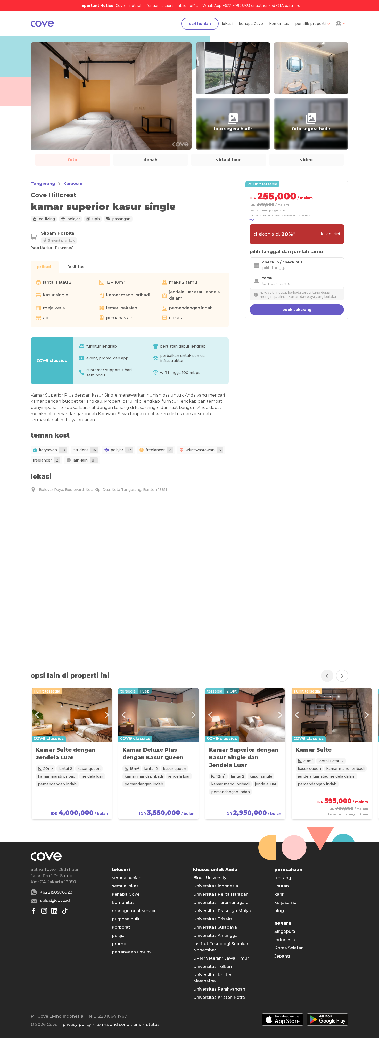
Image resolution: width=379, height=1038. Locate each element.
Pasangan (121, 219)
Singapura (284, 931)
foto (72, 159)
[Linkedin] (54, 911)
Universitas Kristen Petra (219, 997)
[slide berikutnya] (342, 676)
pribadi (45, 266)
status (153, 1024)
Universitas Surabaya (215, 927)
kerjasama (285, 902)
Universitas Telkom (213, 966)
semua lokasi (126, 886)
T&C (252, 220)
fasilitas (75, 266)
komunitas (279, 23)
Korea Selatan (289, 947)
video (306, 159)
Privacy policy (77, 1024)
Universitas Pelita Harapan (221, 894)
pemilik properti (310, 23)
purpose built (126, 919)
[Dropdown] (340, 23)
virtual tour (228, 159)
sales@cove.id (55, 900)
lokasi (227, 23)
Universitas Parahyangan (219, 989)
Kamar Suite (314, 750)
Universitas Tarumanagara (221, 902)
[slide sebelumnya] (327, 676)
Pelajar (73, 219)
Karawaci (73, 183)
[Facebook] (34, 911)
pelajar (119, 935)
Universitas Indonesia (215, 886)
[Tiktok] (65, 911)
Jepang (282, 956)
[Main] (42, 24)
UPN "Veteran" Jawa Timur (221, 958)
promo (119, 943)
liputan (281, 886)
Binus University (209, 877)
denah (150, 159)
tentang (282, 877)
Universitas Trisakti (213, 919)
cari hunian (200, 23)
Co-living (47, 219)
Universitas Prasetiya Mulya (222, 910)
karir (279, 894)
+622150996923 (56, 892)
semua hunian (126, 877)
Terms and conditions (118, 1024)
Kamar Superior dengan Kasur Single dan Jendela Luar (243, 757)
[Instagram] (44, 911)
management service (134, 910)
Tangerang (43, 183)
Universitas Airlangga (215, 935)
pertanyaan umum (131, 952)
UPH (96, 219)
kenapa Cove (251, 23)
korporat (121, 927)
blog (279, 910)
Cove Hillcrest (53, 195)
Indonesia (284, 939)
